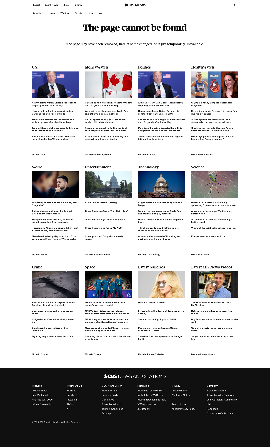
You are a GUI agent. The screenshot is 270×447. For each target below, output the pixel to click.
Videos (91, 13)
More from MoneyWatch (98, 154)
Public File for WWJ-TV (149, 390)
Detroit (37, 13)
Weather (65, 13)
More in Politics (146, 154)
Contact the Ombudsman (220, 413)
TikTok (70, 404)
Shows (79, 5)
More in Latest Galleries (151, 354)
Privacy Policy (179, 390)
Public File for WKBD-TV (150, 395)
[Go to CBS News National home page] (135, 5)
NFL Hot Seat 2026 (42, 399)
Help (209, 404)
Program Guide (110, 395)
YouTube (71, 390)
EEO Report (143, 409)
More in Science (200, 254)
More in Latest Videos (203, 354)
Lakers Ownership (41, 404)
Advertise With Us (111, 404)
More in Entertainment (97, 254)
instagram (72, 399)
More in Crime (40, 354)
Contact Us (108, 399)
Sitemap (106, 413)
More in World (40, 254)
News (52, 13)
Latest (37, 5)
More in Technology (149, 254)
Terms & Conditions (112, 409)
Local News (52, 5)
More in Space (93, 354)
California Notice (181, 395)
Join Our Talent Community (222, 399)
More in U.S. (39, 154)
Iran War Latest (40, 395)
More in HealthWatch (202, 154)
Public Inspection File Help (151, 399)
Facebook (72, 395)
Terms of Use (179, 404)
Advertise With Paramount (221, 395)
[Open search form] (235, 5)
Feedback (212, 409)
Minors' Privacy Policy (183, 409)
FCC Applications (146, 404)
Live (66, 5)
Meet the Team (110, 390)
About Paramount (216, 390)
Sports (79, 13)
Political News (39, 390)
